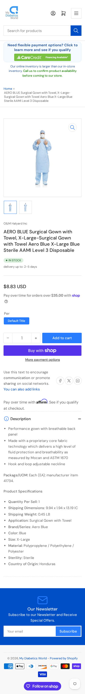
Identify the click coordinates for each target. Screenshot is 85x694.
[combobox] (42, 30)
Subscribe (68, 631)
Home (8, 89)
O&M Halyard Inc (15, 223)
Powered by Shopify (64, 658)
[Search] (76, 31)
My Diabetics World (33, 658)
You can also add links (22, 389)
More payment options (42, 359)
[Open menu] (76, 13)
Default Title (16, 321)
